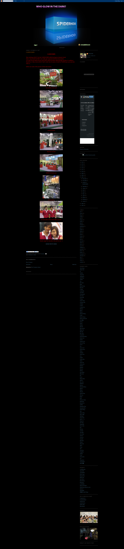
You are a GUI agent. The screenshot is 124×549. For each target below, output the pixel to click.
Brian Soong (82, 286)
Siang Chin (82, 417)
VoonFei (81, 439)
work (81, 260)
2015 (82, 162)
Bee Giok (82, 282)
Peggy (81, 396)
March (84, 197)
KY (80, 375)
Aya (80, 281)
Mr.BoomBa (82, 504)
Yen (80, 448)
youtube (81, 262)
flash (81, 223)
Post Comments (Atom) (35, 267)
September (85, 186)
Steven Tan (82, 425)
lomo (81, 237)
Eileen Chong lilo (83, 318)
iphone (81, 231)
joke (81, 232)
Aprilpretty (82, 276)
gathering (82, 226)
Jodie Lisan (82, 354)
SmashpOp (82, 490)
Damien (81, 308)
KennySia (82, 482)
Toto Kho (82, 432)
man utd (81, 241)
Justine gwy (82, 364)
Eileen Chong (82, 317)
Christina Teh (82, 302)
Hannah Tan (82, 475)
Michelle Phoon (83, 386)
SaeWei (81, 404)
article (81, 213)
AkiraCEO (82, 471)
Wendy (81, 442)
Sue (80, 427)
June (84, 192)
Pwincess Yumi (83, 399)
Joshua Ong (82, 359)
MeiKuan (82, 383)
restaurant (82, 254)
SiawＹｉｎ (82, 419)
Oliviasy (81, 395)
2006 (82, 203)
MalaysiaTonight (83, 485)
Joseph (81, 357)
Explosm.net (82, 501)
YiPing (81, 453)
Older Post (74, 264)
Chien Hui (82, 297)
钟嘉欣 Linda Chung (84, 492)
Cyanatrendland (83, 499)
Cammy (81, 289)
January (84, 201)
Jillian (81, 351)
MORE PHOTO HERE (51, 244)
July (83, 190)
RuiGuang (82, 401)
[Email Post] (46, 253)
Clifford (81, 304)
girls (81, 228)
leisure (81, 236)
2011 (82, 169)
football (81, 224)
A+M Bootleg (82, 469)
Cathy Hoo (82, 291)
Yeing (81, 447)
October (84, 182)
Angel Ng (82, 274)
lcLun (81, 377)
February (84, 199)
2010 (82, 171)
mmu (81, 242)
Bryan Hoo (90, 53)
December (85, 178)
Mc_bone (82, 382)
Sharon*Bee (82, 412)
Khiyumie (82, 373)
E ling (81, 315)
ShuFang (81, 416)
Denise (81, 312)
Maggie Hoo (82, 378)
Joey (81, 356)
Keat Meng (82, 372)
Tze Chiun (82, 434)
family (81, 221)
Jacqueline (82, 334)
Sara (81, 411)
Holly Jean (82, 477)
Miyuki (81, 391)
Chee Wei (82, 292)
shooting (81, 255)
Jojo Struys (82, 479)
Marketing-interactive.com (85, 487)
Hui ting (81, 331)
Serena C (81, 488)
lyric (81, 239)
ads (80, 211)
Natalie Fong (82, 393)
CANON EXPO (30, 52)
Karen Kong (82, 480)
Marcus (81, 380)
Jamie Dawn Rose (83, 336)
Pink (81, 398)
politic (81, 252)
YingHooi (82, 452)
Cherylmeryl (82, 294)
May (84, 193)
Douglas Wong (83, 313)
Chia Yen (82, 295)
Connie (81, 305)
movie (81, 244)
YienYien (82, 450)
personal (81, 249)
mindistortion (82, 503)
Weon (81, 445)
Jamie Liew (82, 338)
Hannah (81, 326)
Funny (81, 323)
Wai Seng (82, 440)
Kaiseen (81, 369)
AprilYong (82, 278)
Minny (81, 390)
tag (80, 257)
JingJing (81, 352)
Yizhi (81, 455)
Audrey (81, 279)
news (81, 245)
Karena (81, 370)
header (81, 229)
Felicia (81, 321)
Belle (81, 284)
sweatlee (81, 430)
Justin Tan (82, 362)
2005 (82, 205)
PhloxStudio (82, 506)
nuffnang (81, 247)
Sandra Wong (82, 409)
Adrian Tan (82, 269)
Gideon (81, 325)
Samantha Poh (82, 408)
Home (51, 264)
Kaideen (81, 365)
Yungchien (82, 460)
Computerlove (83, 498)
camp (81, 216)
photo (81, 250)
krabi (81, 234)
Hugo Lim (82, 330)
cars (80, 218)
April (84, 195)
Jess (80, 346)
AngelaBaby (82, 472)
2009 (82, 173)
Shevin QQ (82, 414)
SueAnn (81, 429)
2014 (82, 164)
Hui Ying (82, 333)
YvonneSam (82, 461)
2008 (82, 175)
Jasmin (81, 339)
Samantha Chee (83, 406)
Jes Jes (81, 344)
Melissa (81, 385)
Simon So (82, 421)
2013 (82, 166)
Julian (81, 360)
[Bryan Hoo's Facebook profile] (89, 155)
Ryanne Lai (82, 403)
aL (80, 271)
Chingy (81, 299)
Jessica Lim (82, 347)
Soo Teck (82, 422)
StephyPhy (82, 424)
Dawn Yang (82, 474)
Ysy (80, 458)
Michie (81, 388)
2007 (82, 177)
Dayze (81, 310)
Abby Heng (82, 268)
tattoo (81, 258)
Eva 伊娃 (82, 320)
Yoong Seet (82, 456)
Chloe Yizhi (82, 300)
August (84, 188)
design (81, 219)
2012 (82, 167)
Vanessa (81, 435)
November (85, 180)
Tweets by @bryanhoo (84, 149)
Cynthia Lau (82, 307)
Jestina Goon (82, 349)
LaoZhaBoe (82, 484)
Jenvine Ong (82, 343)
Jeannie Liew (82, 341)
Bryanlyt (81, 287)
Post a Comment (29, 262)
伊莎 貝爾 (82, 463)
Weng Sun (82, 443)
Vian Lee (81, 437)
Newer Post (28, 264)
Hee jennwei (82, 328)
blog (81, 215)
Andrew (81, 273)
